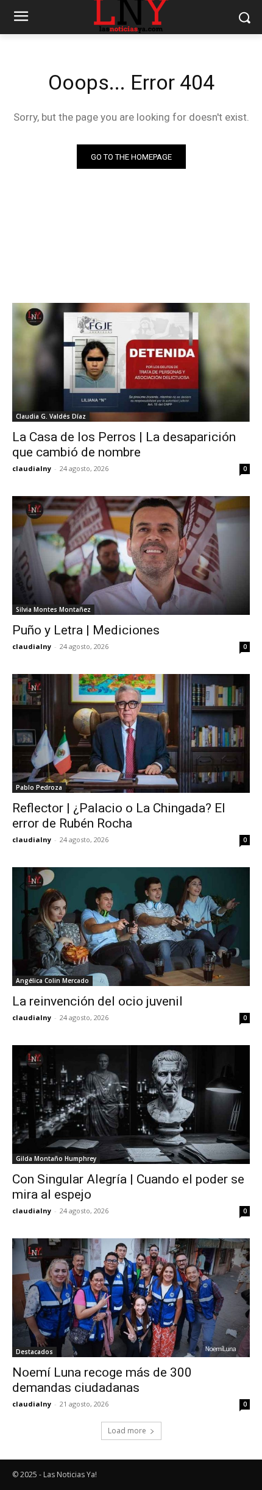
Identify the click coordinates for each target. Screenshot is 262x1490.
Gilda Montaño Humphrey (56, 1158)
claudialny (31, 468)
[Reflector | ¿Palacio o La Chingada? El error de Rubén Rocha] (131, 733)
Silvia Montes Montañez (53, 609)
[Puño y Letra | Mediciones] (131, 555)
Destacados (34, 1351)
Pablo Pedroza (39, 787)
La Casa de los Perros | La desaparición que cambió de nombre (124, 444)
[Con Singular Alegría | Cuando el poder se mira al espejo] (131, 1104)
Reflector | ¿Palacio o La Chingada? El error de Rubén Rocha (118, 816)
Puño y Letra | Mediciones (86, 630)
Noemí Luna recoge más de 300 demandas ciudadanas (102, 1380)
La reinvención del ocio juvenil (97, 1001)
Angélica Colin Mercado (52, 980)
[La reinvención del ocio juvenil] (131, 926)
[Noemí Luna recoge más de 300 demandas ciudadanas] (131, 1297)
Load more (127, 1430)
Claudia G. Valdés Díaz (51, 416)
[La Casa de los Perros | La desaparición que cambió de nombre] (131, 362)
